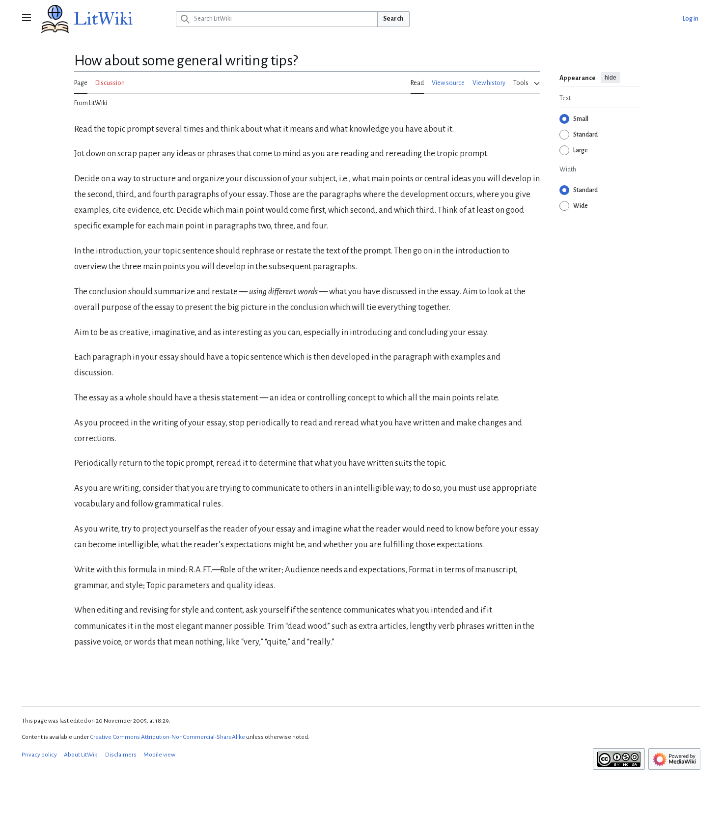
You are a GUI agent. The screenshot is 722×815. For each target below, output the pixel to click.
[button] (26, 19)
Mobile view (159, 754)
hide (610, 77)
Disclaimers (121, 754)
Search (393, 18)
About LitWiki (81, 754)
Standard (585, 134)
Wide (580, 205)
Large (580, 150)
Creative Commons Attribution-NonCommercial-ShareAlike (167, 736)
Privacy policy (39, 754)
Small (580, 118)
